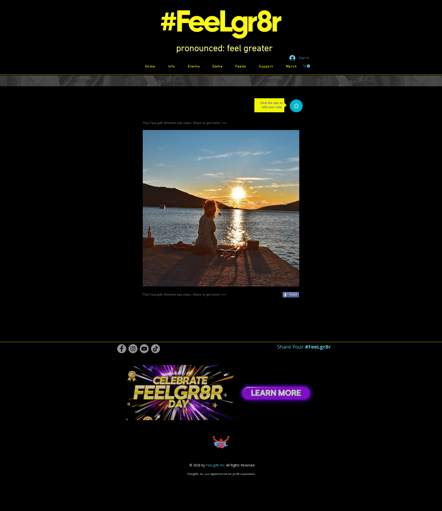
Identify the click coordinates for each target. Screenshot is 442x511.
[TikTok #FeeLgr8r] (155, 348)
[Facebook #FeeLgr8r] (121, 348)
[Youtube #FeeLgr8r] (144, 348)
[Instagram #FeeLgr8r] (132, 348)
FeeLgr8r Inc (215, 465)
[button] (224, 48)
